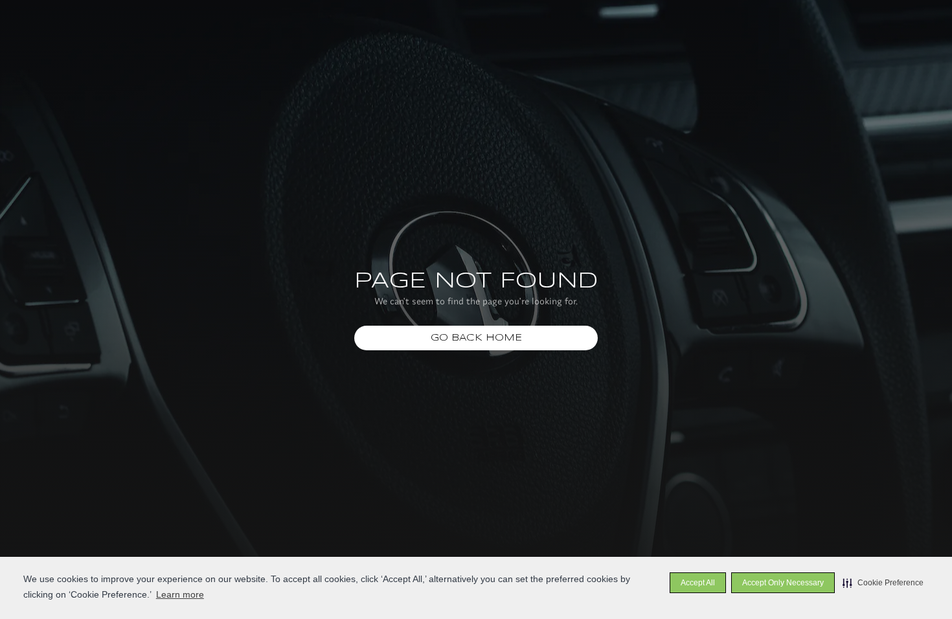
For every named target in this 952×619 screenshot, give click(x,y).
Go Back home (476, 338)
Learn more (180, 594)
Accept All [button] (698, 582)
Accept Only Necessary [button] (783, 582)
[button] (883, 582)
